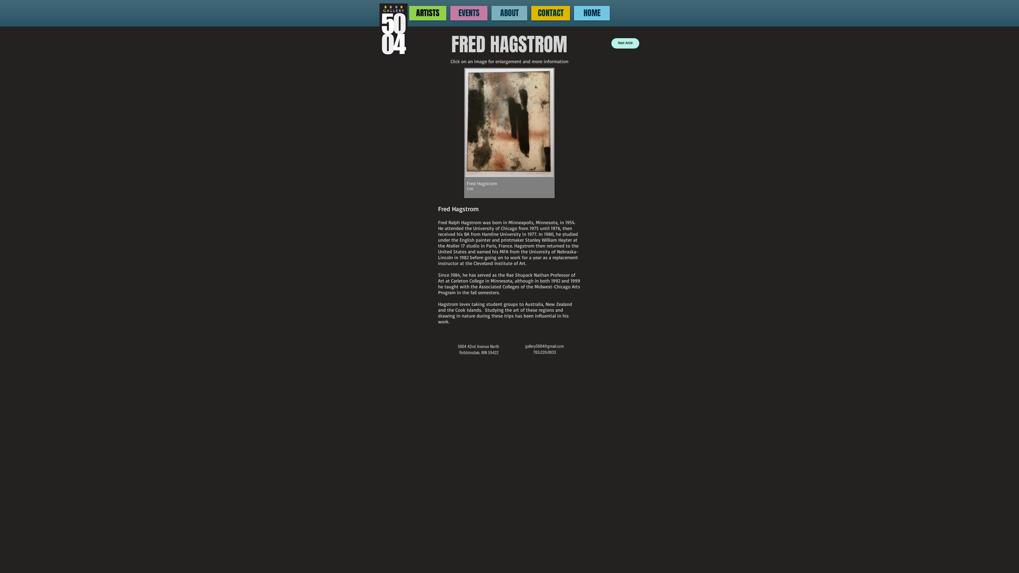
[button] (509, 133)
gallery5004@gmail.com (544, 346)
